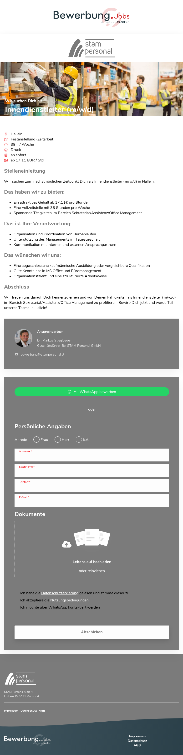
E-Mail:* (24, 497)
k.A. (86, 439)
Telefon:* (24, 482)
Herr (65, 439)
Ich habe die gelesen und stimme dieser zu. (75, 593)
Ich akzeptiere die (54, 600)
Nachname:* (27, 467)
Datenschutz (28, 711)
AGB (42, 711)
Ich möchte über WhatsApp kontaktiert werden (60, 607)
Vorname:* (25, 451)
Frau (44, 439)
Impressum (11, 711)
